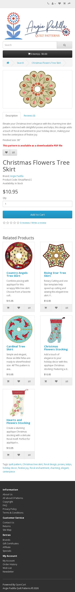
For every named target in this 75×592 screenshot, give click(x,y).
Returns (7, 526)
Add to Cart (37, 214)
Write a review (38, 222)
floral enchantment (39, 468)
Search (20, 62)
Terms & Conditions (13, 512)
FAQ (5, 505)
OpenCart (21, 584)
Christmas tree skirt (33, 464)
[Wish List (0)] (59, 3)
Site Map (7, 529)
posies (61, 464)
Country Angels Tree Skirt (17, 274)
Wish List (7, 568)
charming (55, 468)
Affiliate (7, 547)
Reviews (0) (29, 115)
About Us (7, 494)
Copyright (8, 501)
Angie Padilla (16, 176)
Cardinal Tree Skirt (16, 347)
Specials (7, 550)
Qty (4, 198)
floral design (50, 464)
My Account (9, 560)
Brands (6, 539)
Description (12, 115)
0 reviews (25, 222)
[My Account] (54, 3)
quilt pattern (15, 464)
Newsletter (8, 571)
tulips (68, 464)
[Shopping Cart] (64, 3)
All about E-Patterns (13, 498)
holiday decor (10, 468)
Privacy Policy (10, 509)
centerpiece (9, 471)
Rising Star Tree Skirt (55, 274)
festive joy (23, 468)
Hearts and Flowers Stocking (18, 421)
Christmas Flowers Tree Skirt (46, 62)
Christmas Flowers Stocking (56, 347)
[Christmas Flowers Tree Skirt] (37, 89)
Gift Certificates (11, 543)
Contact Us (8, 522)
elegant (65, 468)
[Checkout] (69, 3)
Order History (10, 564)
